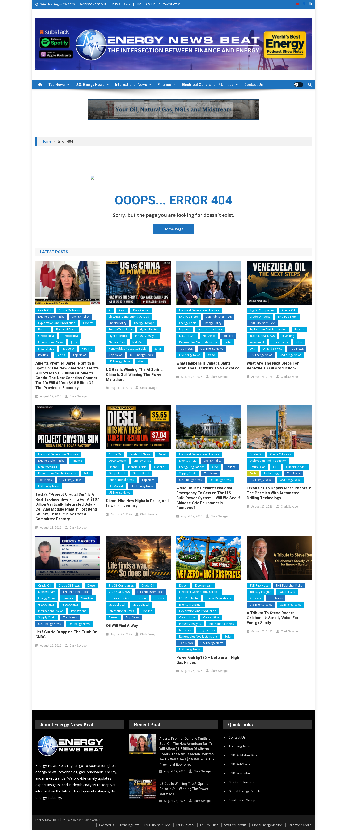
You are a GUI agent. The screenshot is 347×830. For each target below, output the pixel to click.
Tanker (113, 617)
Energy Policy (80, 317)
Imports (184, 329)
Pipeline (87, 349)
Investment (257, 342)
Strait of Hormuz (241, 782)
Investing (288, 336)
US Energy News (119, 361)
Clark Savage (78, 396)
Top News (56, 85)
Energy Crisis (187, 323)
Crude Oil (44, 310)
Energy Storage (144, 323)
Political (43, 355)
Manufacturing (47, 467)
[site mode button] (298, 84)
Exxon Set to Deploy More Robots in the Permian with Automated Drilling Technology (279, 493)
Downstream (117, 461)
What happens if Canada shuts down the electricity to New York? (207, 365)
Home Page (174, 228)
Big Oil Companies (262, 310)
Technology (271, 473)
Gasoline (160, 467)
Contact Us (253, 85)
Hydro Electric (149, 329)
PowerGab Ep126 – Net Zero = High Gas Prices (207, 660)
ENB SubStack (121, 4)
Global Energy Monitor (246, 791)
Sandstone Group (242, 800)
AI (110, 310)
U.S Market (116, 486)
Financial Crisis (66, 329)
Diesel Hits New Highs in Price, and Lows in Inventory (137, 503)
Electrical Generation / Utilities (207, 85)
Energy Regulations (191, 467)
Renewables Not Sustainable (128, 349)
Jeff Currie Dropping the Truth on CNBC (66, 634)
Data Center (141, 310)
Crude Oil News (69, 310)
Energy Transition (120, 329)
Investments (280, 342)
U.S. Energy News (90, 85)
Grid (215, 467)
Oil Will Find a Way (122, 625)
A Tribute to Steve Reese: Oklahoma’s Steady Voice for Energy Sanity (273, 618)
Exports (88, 323)
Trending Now (239, 746)
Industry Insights (146, 336)
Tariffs (60, 355)
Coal (122, 310)
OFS (252, 349)
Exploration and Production (56, 323)
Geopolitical (46, 336)
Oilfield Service (272, 349)
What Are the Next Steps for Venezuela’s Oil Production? (273, 365)
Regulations (207, 630)
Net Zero (68, 349)
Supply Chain (187, 473)
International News (131, 85)
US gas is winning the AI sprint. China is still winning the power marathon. (134, 374)
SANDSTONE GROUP (93, 4)
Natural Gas (46, 349)
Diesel (162, 454)
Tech (253, 473)
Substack (255, 598)
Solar (157, 349)
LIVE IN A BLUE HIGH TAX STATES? (158, 4)
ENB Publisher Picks (51, 317)
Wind (141, 361)
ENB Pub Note (188, 317)
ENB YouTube (239, 773)
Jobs (74, 342)
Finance (164, 85)
